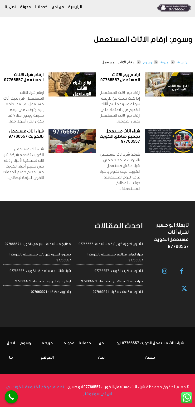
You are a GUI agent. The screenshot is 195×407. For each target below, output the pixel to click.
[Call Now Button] (11, 396)
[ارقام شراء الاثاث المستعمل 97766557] (72, 84)
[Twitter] (184, 288)
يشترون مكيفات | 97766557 (51, 292)
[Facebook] (182, 271)
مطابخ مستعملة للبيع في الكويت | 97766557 (38, 244)
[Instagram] (164, 271)
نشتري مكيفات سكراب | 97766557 (118, 292)
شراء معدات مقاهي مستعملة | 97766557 (112, 281)
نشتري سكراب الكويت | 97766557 (118, 271)
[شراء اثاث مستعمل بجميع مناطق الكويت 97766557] (169, 141)
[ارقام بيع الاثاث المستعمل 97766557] (169, 84)
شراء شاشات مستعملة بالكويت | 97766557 (40, 271)
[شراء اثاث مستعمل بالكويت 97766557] (72, 141)
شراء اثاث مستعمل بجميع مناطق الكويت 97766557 (120, 136)
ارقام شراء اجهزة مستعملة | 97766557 (43, 281)
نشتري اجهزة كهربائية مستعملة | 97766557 (110, 244)
